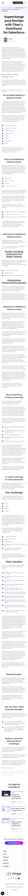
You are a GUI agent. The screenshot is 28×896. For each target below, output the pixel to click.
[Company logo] (3, 3)
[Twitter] (13, 878)
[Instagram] (8, 878)
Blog (3, 8)
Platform (6, 857)
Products (6, 863)
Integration (10, 8)
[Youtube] (19, 878)
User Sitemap (14, 889)
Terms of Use (7, 884)
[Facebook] (11, 878)
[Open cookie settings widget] (2, 893)
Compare (6, 866)
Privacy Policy (14, 884)
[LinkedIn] (16, 878)
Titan (4, 851)
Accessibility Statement (10, 887)
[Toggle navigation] (25, 2)
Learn (5, 854)
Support (5, 860)
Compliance (21, 884)
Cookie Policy (20, 887)
